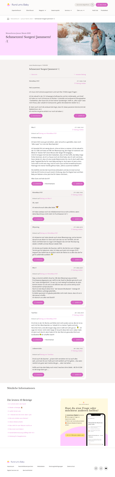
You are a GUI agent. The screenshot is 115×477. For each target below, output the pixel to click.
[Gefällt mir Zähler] (80, 116)
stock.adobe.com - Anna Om (108, 53)
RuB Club (95, 10)
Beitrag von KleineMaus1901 (48, 133)
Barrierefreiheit (27, 470)
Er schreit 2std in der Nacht (17, 404)
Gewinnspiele (55, 10)
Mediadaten (41, 466)
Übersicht (34, 74)
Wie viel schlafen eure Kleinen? (18, 418)
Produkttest (104, 10)
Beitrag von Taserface (46, 354)
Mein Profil (103, 5)
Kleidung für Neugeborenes (17, 436)
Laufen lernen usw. (15, 411)
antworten (38, 183)
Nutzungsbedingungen (56, 466)
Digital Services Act (13, 470)
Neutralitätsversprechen (25, 466)
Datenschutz (71, 466)
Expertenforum (16, 10)
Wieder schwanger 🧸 (15, 407)
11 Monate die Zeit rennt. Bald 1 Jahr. (20, 415)
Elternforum (30, 10)
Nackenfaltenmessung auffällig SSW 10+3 (21, 432)
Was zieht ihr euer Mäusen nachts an (20, 425)
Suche (92, 4)
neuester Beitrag (81, 74)
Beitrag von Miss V (45, 198)
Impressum (10, 466)
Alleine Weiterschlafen (16, 422)
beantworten (37, 116)
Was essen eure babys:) (16, 429)
